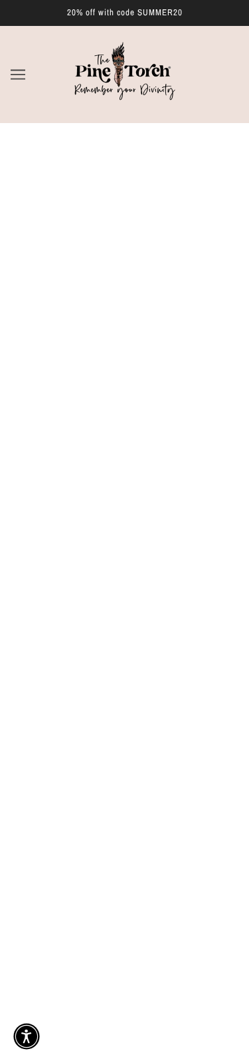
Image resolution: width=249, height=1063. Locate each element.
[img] (66, 635)
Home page (141, 282)
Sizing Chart (125, 743)
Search (124, 702)
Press (124, 783)
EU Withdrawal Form (125, 844)
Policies (125, 763)
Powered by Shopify (124, 1037)
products (150, 298)
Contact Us (124, 824)
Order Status (125, 803)
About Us (124, 722)
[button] (26, 1036)
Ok (201, 955)
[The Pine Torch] (124, 102)
